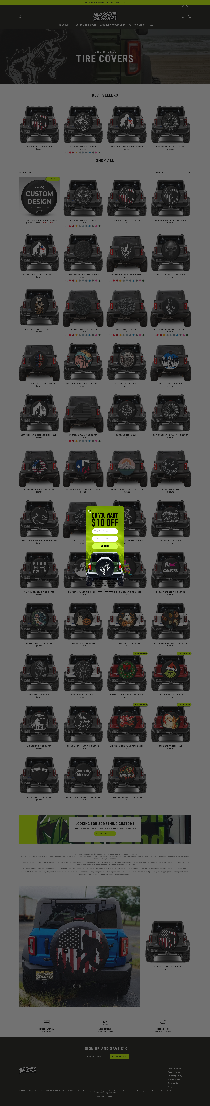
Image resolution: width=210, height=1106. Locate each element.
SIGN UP (105, 546)
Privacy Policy (108, 591)
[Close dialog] (90, 510)
